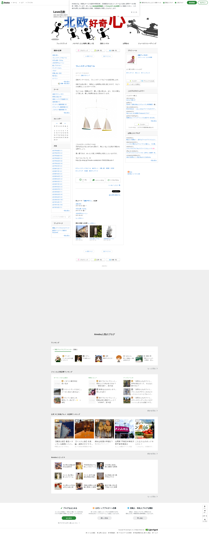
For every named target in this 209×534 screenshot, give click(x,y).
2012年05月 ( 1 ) (57, 192)
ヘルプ (156, 533)
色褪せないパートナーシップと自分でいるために (140, 117)
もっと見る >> (79, 218)
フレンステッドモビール (85, 66)
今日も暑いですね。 (81, 208)
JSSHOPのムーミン (82, 213)
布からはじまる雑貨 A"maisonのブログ (137, 113)
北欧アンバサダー (143, 55)
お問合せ (126, 43)
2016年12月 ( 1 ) (57, 168)
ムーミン (55, 78)
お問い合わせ (102, 533)
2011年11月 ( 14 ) (57, 205)
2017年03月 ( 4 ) (57, 163)
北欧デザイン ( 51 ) (57, 94)
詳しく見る (104, 518)
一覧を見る (153, 121)
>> (65, 123)
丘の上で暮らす (131, 100)
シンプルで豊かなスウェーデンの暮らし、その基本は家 (141, 144)
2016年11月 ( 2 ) (57, 171)
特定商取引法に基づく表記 (143, 533)
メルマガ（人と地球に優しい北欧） (83, 43)
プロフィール (141, 57)
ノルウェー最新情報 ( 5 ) (59, 109)
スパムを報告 (91, 533)
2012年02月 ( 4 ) (57, 197)
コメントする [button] (99, 180)
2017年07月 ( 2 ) (57, 153)
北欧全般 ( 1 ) (56, 102)
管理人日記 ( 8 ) (57, 97)
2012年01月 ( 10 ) (57, 199)
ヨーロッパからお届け (61, 378)
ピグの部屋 (149, 57)
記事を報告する (115, 195)
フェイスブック (61, 43)
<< (57, 123)
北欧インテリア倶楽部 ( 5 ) (60, 99)
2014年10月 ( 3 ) (57, 187)
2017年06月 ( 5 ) (57, 155)
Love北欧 (59, 11)
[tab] (63, 349)
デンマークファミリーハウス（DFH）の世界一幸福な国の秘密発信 (141, 153)
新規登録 (192, 2)
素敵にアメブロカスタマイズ (60, 228)
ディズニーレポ (128, 378)
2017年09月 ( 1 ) (57, 150)
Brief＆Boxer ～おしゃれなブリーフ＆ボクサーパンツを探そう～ (141, 109)
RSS (131, 172)
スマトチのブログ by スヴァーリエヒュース (140, 148)
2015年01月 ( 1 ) (57, 181)
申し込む (140, 518)
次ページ (107, 56)
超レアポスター (57, 65)
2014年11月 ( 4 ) (57, 184)
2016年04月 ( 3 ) (57, 176)
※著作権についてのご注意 (133, 173)
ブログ (54, 70)
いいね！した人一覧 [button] (114, 185)
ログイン (203, 2)
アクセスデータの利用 (124, 533)
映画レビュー (93, 378)
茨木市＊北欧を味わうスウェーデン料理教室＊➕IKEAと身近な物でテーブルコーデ (141, 104)
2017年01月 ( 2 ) (57, 166)
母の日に (55, 76)
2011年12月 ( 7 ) (57, 202)
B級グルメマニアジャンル (63, 349)
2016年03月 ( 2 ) (57, 179)
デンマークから (57, 68)
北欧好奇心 (104, 266)
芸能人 (75, 349)
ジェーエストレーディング (147, 43)
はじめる (69, 518)
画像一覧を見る (65, 83)
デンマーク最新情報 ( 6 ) (59, 104)
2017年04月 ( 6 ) (57, 161)
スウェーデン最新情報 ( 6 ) (60, 107)
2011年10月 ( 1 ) (57, 207)
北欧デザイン (85, 75)
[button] (204, 520)
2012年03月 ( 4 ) (57, 194)
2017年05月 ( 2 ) (57, 158)
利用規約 (112, 533)
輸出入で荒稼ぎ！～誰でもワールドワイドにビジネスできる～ (141, 139)
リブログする (114, 180)
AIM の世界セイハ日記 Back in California (138, 157)
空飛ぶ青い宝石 (57, 73)
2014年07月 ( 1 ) (57, 189)
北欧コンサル (104, 43)
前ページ (89, 56)
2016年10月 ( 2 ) (57, 174)
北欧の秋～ (79, 204)
